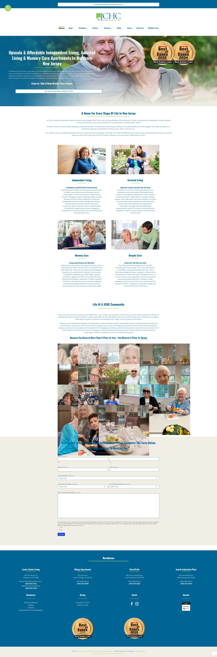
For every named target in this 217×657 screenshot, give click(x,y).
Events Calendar (31, 603)
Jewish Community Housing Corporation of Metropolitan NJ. (95, 651)
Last (110, 462)
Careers (31, 608)
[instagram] (137, 603)
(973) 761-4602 (134, 584)
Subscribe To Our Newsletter (31, 610)
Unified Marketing (140, 651)
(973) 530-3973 (186, 584)
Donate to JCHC (83, 603)
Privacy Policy (97, 653)
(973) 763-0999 (83, 584)
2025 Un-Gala (82, 605)
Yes (61, 527)
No (61, 530)
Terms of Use (106, 653)
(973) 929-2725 (31, 584)
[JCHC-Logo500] (108, 13)
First (59, 462)
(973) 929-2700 (31, 588)
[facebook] (132, 603)
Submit (61, 534)
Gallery (31, 605)
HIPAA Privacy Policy (117, 653)
